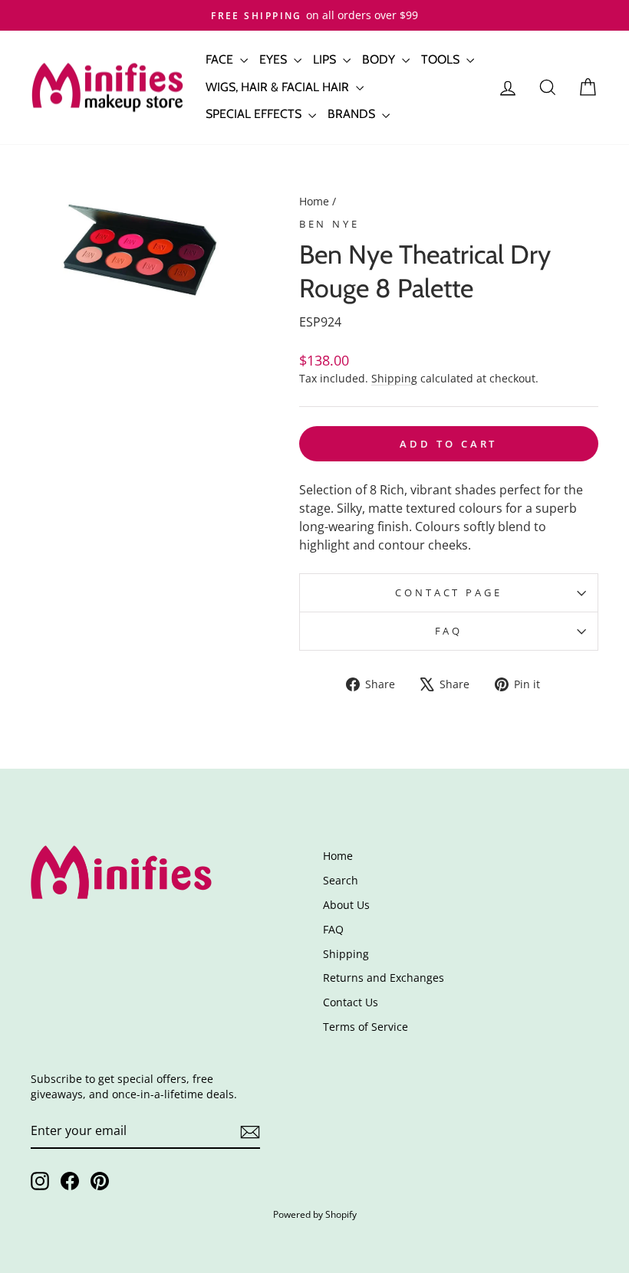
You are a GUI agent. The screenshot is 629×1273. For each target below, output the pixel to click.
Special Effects (255, 114)
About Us (346, 904)
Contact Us (350, 1002)
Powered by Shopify (315, 1214)
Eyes (274, 59)
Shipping (394, 378)
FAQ (449, 631)
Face (221, 59)
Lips (326, 59)
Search (340, 880)
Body (380, 59)
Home (314, 201)
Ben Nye (329, 224)
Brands (353, 114)
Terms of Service (365, 1026)
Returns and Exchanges (383, 977)
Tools (442, 59)
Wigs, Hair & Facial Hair (279, 87)
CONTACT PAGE (448, 592)
